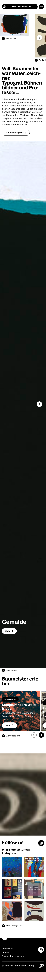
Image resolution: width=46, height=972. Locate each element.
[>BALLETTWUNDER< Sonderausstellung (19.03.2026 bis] (12, 889)
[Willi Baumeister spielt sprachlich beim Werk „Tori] (34, 911)
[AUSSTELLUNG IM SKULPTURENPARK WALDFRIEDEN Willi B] (34, 867)
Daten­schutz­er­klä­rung (13, 956)
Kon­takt (6, 952)
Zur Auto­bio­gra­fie (15, 132)
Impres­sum (7, 948)
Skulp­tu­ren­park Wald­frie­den (19, 707)
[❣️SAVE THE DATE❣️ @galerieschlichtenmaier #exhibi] (34, 889)
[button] (39, 37)
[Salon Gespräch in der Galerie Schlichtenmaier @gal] (12, 867)
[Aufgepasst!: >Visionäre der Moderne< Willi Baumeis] (12, 911)
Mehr (8, 631)
